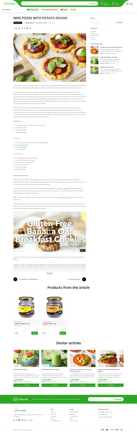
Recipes (92, 37)
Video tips (93, 39)
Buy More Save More (50, 10)
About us (53, 412)
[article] (94, 50)
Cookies (72, 414)
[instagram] (16, 420)
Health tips (93, 33)
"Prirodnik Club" (56, 421)
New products (33, 10)
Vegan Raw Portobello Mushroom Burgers (108, 370)
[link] (30, 28)
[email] (28, 28)
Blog (74, 10)
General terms (74, 412)
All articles (93, 31)
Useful (65, 10)
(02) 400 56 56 (104, 414)
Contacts (53, 416)
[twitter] (22, 28)
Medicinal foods (94, 35)
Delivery (53, 414)
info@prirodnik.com (106, 412)
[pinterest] (25, 28)
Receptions (18, 22)
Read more (26, 385)
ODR (71, 418)
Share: (16, 28)
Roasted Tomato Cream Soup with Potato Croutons (111, 47)
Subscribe (118, 399)
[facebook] (20, 28)
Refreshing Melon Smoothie (108, 57)
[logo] (9, 3)
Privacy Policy (74, 416)
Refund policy (74, 421)
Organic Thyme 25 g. (50, 324)
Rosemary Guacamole (107, 67)
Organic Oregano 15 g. (22, 324)
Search (93, 3)
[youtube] (19, 420)
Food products (19, 322)
